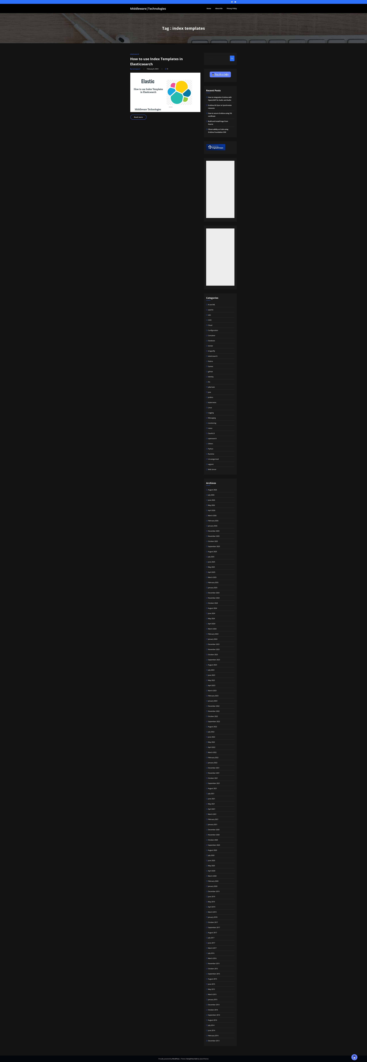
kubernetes (212, 402)
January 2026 (212, 526)
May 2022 (211, 742)
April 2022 (211, 747)
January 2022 (212, 763)
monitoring (212, 423)
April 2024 (211, 624)
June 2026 (211, 500)
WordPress (176, 1059)
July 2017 (211, 938)
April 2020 (211, 871)
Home (209, 8)
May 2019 (211, 902)
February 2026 (213, 521)
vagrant (211, 464)
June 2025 (211, 562)
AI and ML (211, 305)
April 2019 (211, 907)
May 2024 (211, 618)
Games (210, 366)
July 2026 (211, 495)
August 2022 (212, 727)
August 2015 (212, 979)
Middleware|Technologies (148, 8)
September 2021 (214, 783)
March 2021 (212, 814)
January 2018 (212, 917)
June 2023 (211, 675)
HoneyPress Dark (192, 1059)
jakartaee (211, 387)
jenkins (210, 397)
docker (210, 346)
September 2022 (214, 721)
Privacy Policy (232, 8)
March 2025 (212, 577)
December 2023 (213, 644)
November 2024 (214, 598)
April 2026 (211, 510)
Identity (211, 377)
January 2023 (212, 701)
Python (210, 449)
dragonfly (211, 351)
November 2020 (214, 835)
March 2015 (212, 994)
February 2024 (213, 634)
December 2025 (213, 531)
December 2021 (213, 768)
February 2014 (213, 1036)
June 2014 (211, 1030)
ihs (209, 382)
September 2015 (214, 974)
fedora (210, 361)
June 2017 (211, 943)
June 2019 (211, 897)
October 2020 (213, 840)
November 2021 (214, 773)
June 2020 (211, 860)
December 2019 (213, 891)
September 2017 (214, 927)
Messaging (212, 418)
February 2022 (213, 758)
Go (232, 58)
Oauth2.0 (211, 433)
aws (209, 315)
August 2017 (212, 933)
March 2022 (212, 752)
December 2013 (213, 1041)
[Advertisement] (220, 189)
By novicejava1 (135, 69)
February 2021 (213, 819)
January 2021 (212, 824)
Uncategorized (213, 459)
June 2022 (211, 737)
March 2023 (212, 691)
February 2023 (213, 696)
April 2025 (211, 572)
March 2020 (212, 876)
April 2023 (211, 685)
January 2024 (212, 639)
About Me (218, 8)
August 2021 (212, 788)
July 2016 (211, 953)
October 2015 (213, 969)
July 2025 (211, 557)
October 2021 (213, 778)
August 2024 (212, 608)
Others (210, 444)
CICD (210, 320)
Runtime (211, 454)
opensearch (212, 438)
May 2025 (211, 567)
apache (210, 310)
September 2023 (214, 660)
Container (211, 335)
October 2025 (213, 541)
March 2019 (212, 912)
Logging (211, 413)
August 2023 (212, 665)
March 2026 (212, 516)
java (209, 392)
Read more (138, 117)
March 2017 (212, 948)
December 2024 (213, 593)
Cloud (210, 325)
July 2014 (211, 1025)
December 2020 (213, 830)
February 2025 (213, 582)
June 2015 (211, 984)
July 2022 (211, 732)
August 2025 (212, 552)
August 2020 (212, 850)
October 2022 (213, 716)
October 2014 (213, 1010)
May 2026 (211, 505)
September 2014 (214, 1015)
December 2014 (213, 1005)
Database (211, 341)
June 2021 (211, 799)
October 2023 (213, 655)
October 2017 (213, 922)
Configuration (213, 330)
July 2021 (211, 794)
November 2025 (214, 536)
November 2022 (214, 711)
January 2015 (212, 999)
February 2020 (213, 881)
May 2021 (211, 804)
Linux (210, 408)
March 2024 (212, 629)
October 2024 (213, 603)
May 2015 (211, 989)
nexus (210, 428)
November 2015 (214, 963)
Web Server (212, 469)
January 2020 (212, 886)
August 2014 (212, 1020)
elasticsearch (134, 54)
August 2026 (212, 490)
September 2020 (214, 845)
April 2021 (211, 809)
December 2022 (213, 706)
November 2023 (214, 649)
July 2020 (211, 855)
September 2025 (214, 546)
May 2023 (211, 680)
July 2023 (211, 670)
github (210, 372)
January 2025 (212, 588)
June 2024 (211, 613)
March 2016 (212, 958)
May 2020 (211, 866)
